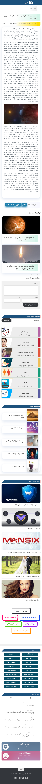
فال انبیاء (28, 670)
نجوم (18, 204)
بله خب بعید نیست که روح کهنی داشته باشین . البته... (18, 720)
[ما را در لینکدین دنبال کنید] (19, 778)
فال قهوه (11, 658)
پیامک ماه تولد (11, 678)
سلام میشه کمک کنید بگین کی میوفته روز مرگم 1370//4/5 (20, 713)
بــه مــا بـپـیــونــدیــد (24, 749)
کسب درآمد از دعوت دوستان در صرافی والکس (27, 505)
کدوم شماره (30, 705)
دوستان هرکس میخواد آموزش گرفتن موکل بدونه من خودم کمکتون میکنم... (19, 735)
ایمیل (36, 297)
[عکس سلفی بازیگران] (13, 626)
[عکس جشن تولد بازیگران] (21, 633)
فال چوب (28, 658)
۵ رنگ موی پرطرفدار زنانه (33, 600)
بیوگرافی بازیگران (30, 624)
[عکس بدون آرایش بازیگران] (29, 620)
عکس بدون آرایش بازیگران (29, 617)
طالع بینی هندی (28, 674)
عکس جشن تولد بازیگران (21, 631)
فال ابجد (28, 662)
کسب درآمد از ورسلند (34, 529)
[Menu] (39, 2)
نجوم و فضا (33, 9)
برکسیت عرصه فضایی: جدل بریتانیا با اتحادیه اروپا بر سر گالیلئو (20, 267)
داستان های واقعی (11, 682)
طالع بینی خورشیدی (11, 674)
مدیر (32, 23)
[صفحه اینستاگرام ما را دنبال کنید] (15, 778)
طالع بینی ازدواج (28, 678)
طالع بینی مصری (11, 670)
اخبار (24, 204)
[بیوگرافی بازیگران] (30, 626)
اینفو (20, 774)
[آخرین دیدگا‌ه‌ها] (11, 698)
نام (19, 297)
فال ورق (11, 654)
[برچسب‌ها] (30, 698)
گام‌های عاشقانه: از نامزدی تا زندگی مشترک (28, 576)
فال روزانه (11, 666)
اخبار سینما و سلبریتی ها (21, 611)
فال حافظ (28, 666)
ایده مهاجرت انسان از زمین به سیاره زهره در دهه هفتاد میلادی (19, 238)
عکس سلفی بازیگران (13, 624)
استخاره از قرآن (11, 662)
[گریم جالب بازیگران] (10, 620)
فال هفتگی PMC (28, 654)
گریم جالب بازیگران (10, 617)
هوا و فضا (10, 204)
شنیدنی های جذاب (28, 686)
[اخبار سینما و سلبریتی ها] (21, 613)
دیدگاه (36, 284)
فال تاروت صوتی (11, 686)
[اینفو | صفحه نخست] (27, 2)
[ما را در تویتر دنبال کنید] (22, 778)
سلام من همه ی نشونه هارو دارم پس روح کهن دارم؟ (19, 727)
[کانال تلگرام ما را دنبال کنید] (26, 778)
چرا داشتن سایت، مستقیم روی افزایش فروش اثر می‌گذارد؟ (23, 552)
